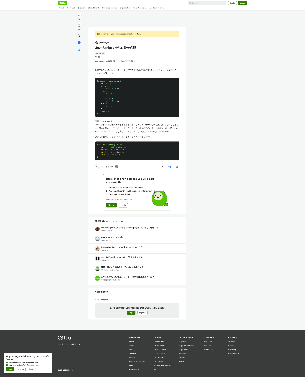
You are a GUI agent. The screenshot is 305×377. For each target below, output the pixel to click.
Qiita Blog (232, 349)
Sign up (21, 369)
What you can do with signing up (119, 199)
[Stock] (79, 25)
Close (31, 369)
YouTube (182, 357)
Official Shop (208, 349)
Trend (61, 8)
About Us (231, 342)
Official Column (109, 8)
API (155, 369)
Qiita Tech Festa (160, 357)
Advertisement (134, 369)
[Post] (79, 35)
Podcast (182, 361)
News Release (233, 353)
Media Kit (132, 357)
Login (232, 3)
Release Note (159, 342)
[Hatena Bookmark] (79, 49)
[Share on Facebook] (79, 42)
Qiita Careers (140, 8)
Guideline (132, 353)
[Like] (79, 14)
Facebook (182, 353)
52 (79, 19)
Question (81, 8)
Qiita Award (158, 361)
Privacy (132, 349)
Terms (131, 346)
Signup (242, 3)
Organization (125, 8)
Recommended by (113, 221)
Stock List (71, 8)
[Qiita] (62, 3)
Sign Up (142, 313)
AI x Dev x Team (157, 8)
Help (131, 365)
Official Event (93, 8)
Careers (231, 346)
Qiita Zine (207, 346)
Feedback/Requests (137, 361)
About (131, 342)
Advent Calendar (160, 353)
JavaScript (100, 53)
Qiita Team (207, 342)
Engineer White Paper (162, 365)
